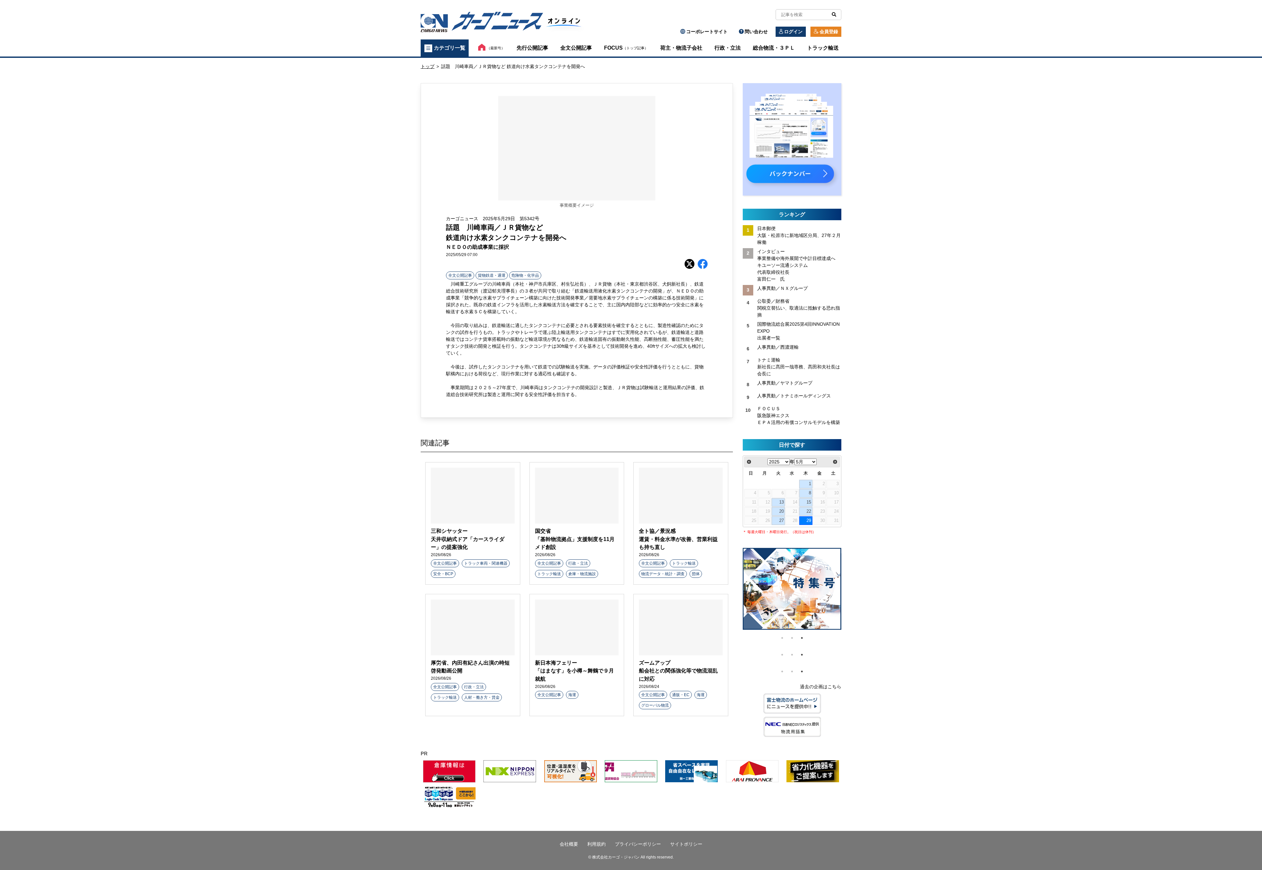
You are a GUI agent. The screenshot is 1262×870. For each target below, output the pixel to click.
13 (781, 502)
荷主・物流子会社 (681, 48)
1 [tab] (782, 638)
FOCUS (626, 48)
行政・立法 (727, 48)
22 (808, 511)
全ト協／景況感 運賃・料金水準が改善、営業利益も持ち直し (678, 539)
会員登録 (829, 31)
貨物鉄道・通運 (491, 275)
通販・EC (680, 695)
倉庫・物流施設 (582, 574)
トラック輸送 (823, 48)
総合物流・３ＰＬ (774, 48)
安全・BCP (443, 574)
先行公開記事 (532, 48)
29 (808, 520)
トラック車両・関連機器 (485, 563)
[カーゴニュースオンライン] (505, 23)
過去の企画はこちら (820, 686)
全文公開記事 (576, 48)
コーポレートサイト (707, 31)
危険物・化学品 (525, 275)
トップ (427, 66)
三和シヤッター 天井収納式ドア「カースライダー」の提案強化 (467, 539)
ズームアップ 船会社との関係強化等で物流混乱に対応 (678, 671)
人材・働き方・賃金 (482, 697)
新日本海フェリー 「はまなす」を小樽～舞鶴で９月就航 (574, 671)
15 (808, 502)
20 (781, 511)
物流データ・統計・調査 (663, 574)
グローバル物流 (655, 705)
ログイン (793, 31)
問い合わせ (756, 31)
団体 (696, 574)
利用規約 (596, 844)
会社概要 (569, 844)
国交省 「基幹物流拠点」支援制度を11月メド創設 (575, 539)
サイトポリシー (686, 844)
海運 (572, 695)
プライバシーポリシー (638, 844)
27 (781, 520)
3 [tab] (802, 638)
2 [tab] (792, 638)
